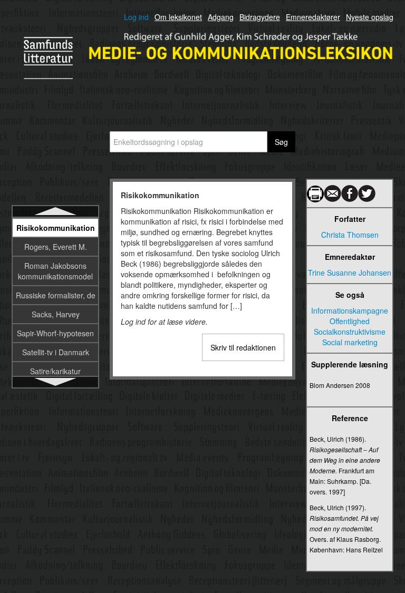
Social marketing (350, 342)
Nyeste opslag (369, 17)
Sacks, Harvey (56, 314)
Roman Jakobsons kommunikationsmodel (55, 270)
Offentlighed (350, 321)
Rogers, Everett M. (55, 246)
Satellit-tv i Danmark (55, 352)
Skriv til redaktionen (243, 347)
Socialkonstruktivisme (349, 331)
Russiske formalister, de (55, 295)
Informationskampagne (349, 310)
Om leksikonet (178, 17)
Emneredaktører (313, 17)
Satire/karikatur (55, 371)
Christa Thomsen (350, 234)
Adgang (221, 17)
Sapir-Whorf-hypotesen (55, 333)
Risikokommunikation (55, 227)
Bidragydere (259, 17)
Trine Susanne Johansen (349, 272)
